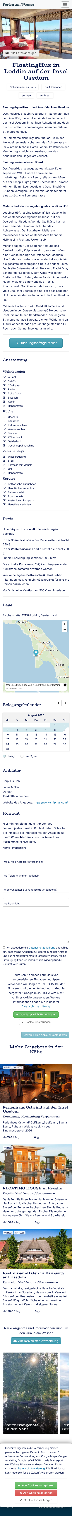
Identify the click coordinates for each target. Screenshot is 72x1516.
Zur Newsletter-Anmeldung (38, 1341)
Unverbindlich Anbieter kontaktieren (45, 1034)
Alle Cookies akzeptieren (37, 1485)
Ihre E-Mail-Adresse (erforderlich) (23, 861)
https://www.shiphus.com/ (51, 802)
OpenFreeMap (24, 684)
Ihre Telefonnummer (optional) (21, 875)
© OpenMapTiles (40, 684)
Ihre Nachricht (11, 903)
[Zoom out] (64, 629)
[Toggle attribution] (65, 685)
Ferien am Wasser (19, 4)
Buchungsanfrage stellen (37, 343)
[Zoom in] (64, 624)
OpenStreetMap (14, 688)
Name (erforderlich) (14, 847)
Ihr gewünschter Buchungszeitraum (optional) (30, 889)
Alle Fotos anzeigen (23, 53)
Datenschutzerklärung (31, 1468)
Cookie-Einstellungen (37, 1500)
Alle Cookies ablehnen (37, 1492)
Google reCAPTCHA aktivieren (37, 1014)
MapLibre (11, 684)
